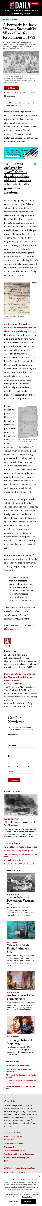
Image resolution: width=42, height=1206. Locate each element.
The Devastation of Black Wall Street (19, 824)
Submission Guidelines (14, 1143)
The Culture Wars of (20, 855)
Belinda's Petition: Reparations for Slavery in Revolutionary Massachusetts (19, 677)
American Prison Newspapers (17, 1157)
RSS (6, 1160)
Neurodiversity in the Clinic (15, 860)
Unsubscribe (9, 1146)
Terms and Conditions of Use (25, 1168)
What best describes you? (19, 767)
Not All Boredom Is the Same (17, 1065)
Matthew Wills (13, 93)
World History (13, 894)
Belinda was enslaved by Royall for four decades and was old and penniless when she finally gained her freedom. (17, 178)
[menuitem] (34, 3)
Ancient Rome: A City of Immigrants (18, 850)
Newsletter (35, 3)
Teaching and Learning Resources (19, 1153)
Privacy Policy (9, 1172)
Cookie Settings (13, 1201)
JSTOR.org (8, 1168)
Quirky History (13, 942)
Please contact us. (11, 629)
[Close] (39, 1176)
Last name (12, 745)
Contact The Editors (13, 1136)
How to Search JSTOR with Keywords (19, 863)
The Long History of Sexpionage (19, 1042)
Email (10, 756)
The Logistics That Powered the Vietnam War (20, 901)
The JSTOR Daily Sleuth (14, 1150)
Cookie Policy (21, 1172)
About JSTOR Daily (12, 1132)
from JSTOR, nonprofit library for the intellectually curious (21, 12)
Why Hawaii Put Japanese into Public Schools (21, 1076)
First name (13, 734)
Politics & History (10, 20)
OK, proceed (28, 1202)
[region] (21, 1189)
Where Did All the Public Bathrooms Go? (20, 847)
